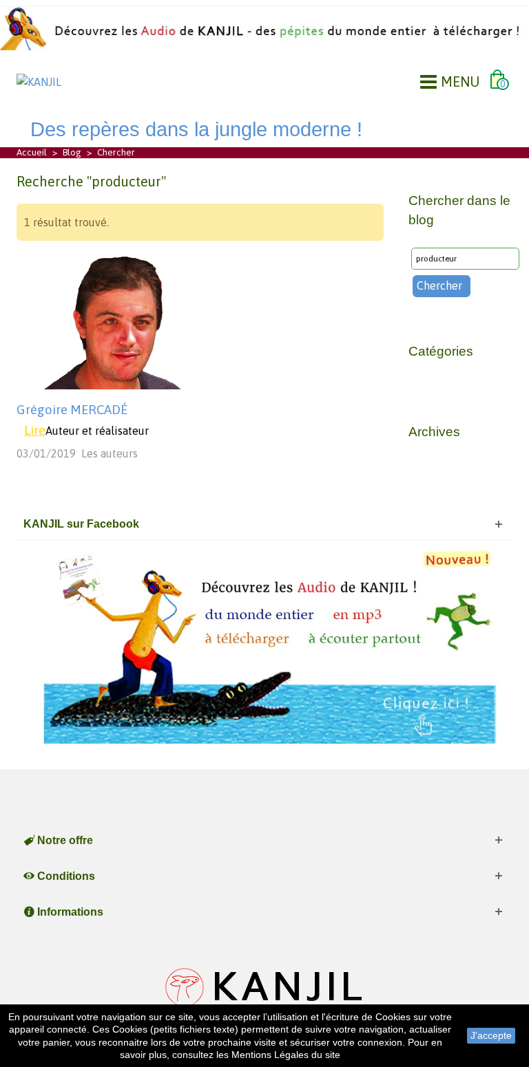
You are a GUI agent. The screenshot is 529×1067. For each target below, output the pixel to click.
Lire (34, 430)
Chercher (439, 285)
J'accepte (491, 1035)
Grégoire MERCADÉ (72, 409)
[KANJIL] (39, 80)
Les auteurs (109, 453)
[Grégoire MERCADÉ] (116, 319)
